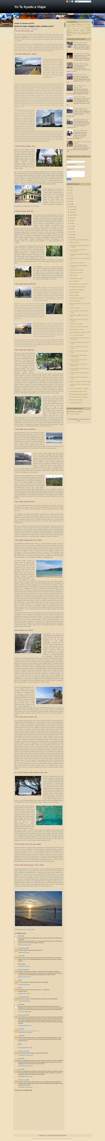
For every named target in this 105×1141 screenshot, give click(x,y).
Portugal (88, 32)
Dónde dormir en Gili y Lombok (76, 329)
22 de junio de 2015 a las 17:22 (24, 976)
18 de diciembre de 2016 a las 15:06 (25, 1065)
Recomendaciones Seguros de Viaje (78, 391)
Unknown (20, 955)
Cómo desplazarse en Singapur (76, 298)
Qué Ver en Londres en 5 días (81, 42)
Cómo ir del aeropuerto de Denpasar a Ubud (80, 86)
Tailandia (84, 34)
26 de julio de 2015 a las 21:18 (24, 993)
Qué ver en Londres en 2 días (81, 130)
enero (71, 237)
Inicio (16, 13)
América (23, 13)
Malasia (70, 32)
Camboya (79, 24)
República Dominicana (72, 34)
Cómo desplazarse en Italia (75, 278)
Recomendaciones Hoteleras (76, 400)
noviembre (72, 209)
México (78, 32)
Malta (75, 32)
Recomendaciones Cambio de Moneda (78, 394)
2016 (69, 198)
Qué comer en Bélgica (74, 308)
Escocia (69, 26)
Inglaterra (82, 30)
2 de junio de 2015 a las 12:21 (24, 952)
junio (71, 223)
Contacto (53, 13)
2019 (69, 190)
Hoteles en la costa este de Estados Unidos (79, 381)
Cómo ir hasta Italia (74, 281)
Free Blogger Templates (55, 1138)
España (73, 26)
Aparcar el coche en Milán (80, 97)
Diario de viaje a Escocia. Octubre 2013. (79, 284)
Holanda (69, 30)
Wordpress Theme (40, 1138)
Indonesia (29, 929)
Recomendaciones (43, 13)
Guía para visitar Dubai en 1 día (81, 119)
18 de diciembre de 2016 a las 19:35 (25, 1087)
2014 (69, 204)
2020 (69, 187)
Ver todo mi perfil (73, 414)
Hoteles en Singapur (74, 295)
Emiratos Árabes (86, 24)
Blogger (78, 420)
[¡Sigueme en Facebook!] (70, 2)
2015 (69, 201)
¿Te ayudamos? (62, 13)
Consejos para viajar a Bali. (75, 324)
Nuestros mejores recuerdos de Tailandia (79, 239)
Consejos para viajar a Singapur (76, 289)
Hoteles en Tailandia (74, 242)
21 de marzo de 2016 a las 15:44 (24, 1025)
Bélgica (73, 24)
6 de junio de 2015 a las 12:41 (24, 966)
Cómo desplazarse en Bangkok (76, 262)
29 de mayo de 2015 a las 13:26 (24, 944)
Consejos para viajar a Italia (76, 272)
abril (71, 229)
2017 (69, 196)
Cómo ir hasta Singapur (75, 301)
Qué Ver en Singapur (74, 292)
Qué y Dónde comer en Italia (76, 270)
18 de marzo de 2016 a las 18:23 (24, 1011)
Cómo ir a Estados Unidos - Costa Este (78, 388)
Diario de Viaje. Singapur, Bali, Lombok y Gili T (34, 26)
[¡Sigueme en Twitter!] (72, 2)
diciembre (72, 206)
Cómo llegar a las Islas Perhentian (82, 53)
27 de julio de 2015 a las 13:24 (24, 1000)
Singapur (33, 929)
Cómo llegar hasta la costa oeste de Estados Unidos (78, 360)
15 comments (35, 29)
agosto (71, 218)
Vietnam (69, 35)
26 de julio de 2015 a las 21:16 (24, 984)
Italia (89, 30)
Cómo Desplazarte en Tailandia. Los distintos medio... (78, 250)
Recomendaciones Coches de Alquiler (78, 397)
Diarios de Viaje (24, 929)
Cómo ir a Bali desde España (76, 335)
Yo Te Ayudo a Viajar (30, 7)
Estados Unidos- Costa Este (75, 28)
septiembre (72, 215)
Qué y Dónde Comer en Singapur (77, 286)
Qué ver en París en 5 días (80, 74)
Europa (34, 13)
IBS (19, 980)
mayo (71, 226)
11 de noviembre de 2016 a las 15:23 (25, 1055)
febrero (71, 234)
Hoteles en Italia (73, 275)
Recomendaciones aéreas (75, 402)
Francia (88, 28)
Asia (28, 13)
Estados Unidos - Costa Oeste (83, 26)
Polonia (83, 32)
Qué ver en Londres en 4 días (81, 108)
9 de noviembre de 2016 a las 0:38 (25, 1032)
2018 (69, 193)
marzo (71, 232)
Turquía (89, 33)
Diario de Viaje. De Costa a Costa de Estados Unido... (78, 364)
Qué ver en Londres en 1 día (80, 63)
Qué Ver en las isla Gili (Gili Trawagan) (78, 326)
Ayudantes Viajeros (22, 948)
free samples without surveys (67, 1138)
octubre (72, 212)
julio (71, 220)
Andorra (68, 24)
